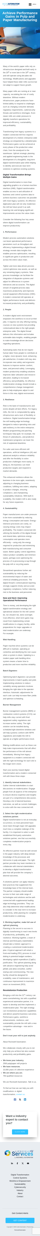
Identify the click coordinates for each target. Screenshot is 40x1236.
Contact (20, 1196)
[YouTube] (28, 1163)
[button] (20, 1131)
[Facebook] (15, 1099)
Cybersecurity (20, 1187)
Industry (20, 1190)
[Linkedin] (25, 1099)
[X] (20, 1099)
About (20, 1193)
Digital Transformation (20, 1175)
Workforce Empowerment (20, 1181)
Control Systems (20, 1178)
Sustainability (20, 1184)
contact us (20, 1094)
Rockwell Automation (20, 1230)
